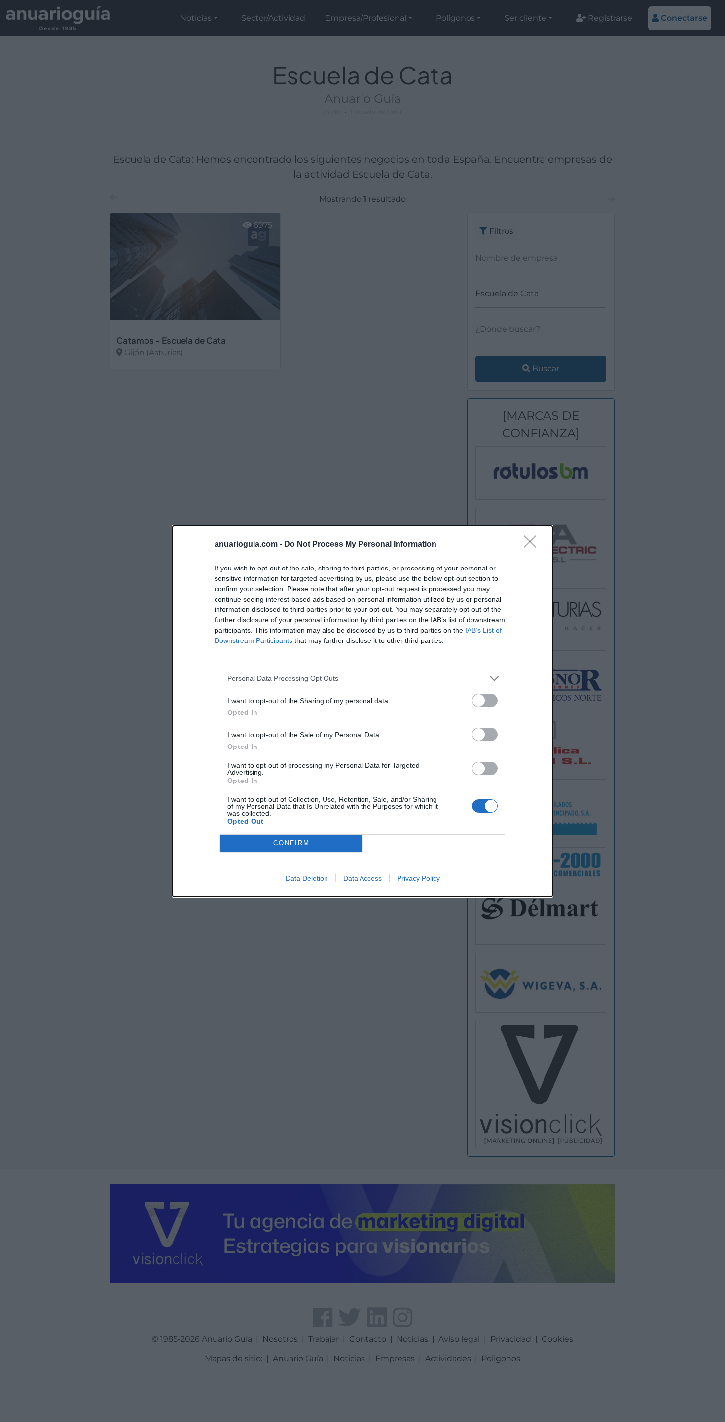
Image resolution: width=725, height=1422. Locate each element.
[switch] (485, 700)
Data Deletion (307, 878)
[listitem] (362, 679)
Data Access (362, 878)
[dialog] (362, 711)
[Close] (533, 544)
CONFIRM (291, 843)
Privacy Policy (418, 878)
